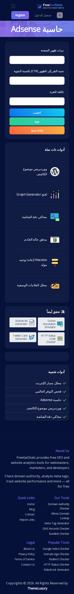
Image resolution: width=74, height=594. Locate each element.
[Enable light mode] (60, 15)
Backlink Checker (59, 534)
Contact (30, 514)
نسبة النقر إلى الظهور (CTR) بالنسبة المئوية (39, 71)
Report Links (27, 520)
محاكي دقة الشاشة (49, 416)
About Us (29, 549)
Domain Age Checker (56, 554)
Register (20, 15)
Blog (32, 509)
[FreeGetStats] (46, 6)
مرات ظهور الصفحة (52, 50)
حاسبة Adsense (50, 400)
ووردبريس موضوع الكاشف (43, 408)
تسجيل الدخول (43, 15)
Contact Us (28, 564)
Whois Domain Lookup (60, 516)
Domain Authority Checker (58, 506)
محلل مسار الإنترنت (48, 383)
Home (31, 504)
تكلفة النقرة (57, 92)
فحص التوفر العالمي (48, 391)
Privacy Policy (26, 554)
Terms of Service (24, 559)
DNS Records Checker (56, 528)
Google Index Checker (56, 549)
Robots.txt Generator (56, 569)
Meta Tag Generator (56, 523)
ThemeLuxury (37, 588)
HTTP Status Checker (56, 564)
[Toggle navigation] (13, 6)
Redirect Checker (59, 559)
